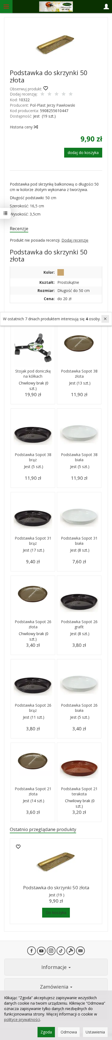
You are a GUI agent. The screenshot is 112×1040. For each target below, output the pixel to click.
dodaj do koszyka (83, 152)
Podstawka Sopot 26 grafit (79, 624)
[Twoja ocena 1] (42, 94)
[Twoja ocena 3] (56, 94)
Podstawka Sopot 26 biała (79, 708)
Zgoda (46, 1032)
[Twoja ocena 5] (70, 94)
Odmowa (69, 1032)
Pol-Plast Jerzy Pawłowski (52, 105)
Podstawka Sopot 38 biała (79, 457)
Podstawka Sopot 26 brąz (33, 708)
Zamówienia (55, 986)
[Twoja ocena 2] (49, 94)
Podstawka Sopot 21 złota (33, 791)
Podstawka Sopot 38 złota (79, 373)
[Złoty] (60, 272)
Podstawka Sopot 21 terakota (79, 791)
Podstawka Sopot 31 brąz (33, 541)
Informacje (54, 967)
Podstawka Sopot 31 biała (79, 541)
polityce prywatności (22, 1019)
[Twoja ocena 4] (63, 94)
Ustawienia (95, 1032)
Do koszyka (56, 912)
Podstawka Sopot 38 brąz (33, 457)
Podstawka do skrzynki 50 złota (56, 887)
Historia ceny (22, 127)
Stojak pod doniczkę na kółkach (33, 373)
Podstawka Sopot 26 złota (33, 624)
